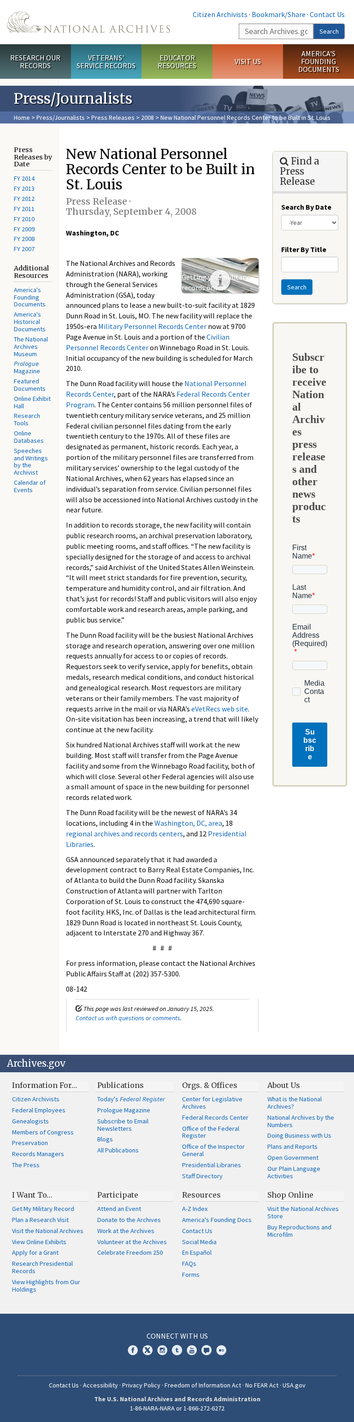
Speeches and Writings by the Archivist (31, 462)
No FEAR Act (261, 1385)
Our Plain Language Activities (293, 1172)
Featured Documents (30, 385)
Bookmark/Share (279, 14)
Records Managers (38, 1154)
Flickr (221, 1350)
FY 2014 (24, 178)
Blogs (105, 1139)
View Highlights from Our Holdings (46, 1285)
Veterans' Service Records (106, 61)
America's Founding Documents (318, 61)
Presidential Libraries (211, 1165)
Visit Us (248, 61)
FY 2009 (24, 229)
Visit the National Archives (47, 1231)
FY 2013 (24, 188)
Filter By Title (303, 249)
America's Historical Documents (30, 321)
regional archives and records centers (124, 833)
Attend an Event (119, 1209)
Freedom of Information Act (203, 1385)
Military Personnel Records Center (152, 326)
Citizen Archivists (220, 14)
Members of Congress (43, 1132)
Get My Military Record (43, 1209)
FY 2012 (24, 198)
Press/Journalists (60, 117)
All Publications (118, 1150)
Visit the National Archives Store (303, 1212)
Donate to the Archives (129, 1220)
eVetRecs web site (219, 708)
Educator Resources (177, 61)
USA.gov (294, 1385)
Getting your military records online (215, 282)
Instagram (162, 1350)
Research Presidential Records (42, 1267)
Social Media (199, 1242)
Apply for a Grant (35, 1252)
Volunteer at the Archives (132, 1242)
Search (329, 31)
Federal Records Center (215, 1117)
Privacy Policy (141, 1385)
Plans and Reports (292, 1146)
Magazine (27, 367)
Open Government (293, 1157)
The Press (26, 1165)
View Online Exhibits (39, 1242)
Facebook (132, 1350)
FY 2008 (24, 239)
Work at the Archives (125, 1231)
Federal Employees (38, 1110)
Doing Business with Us (299, 1135)
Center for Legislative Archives (212, 1103)
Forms (191, 1274)
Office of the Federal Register (210, 1132)
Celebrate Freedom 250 (130, 1252)
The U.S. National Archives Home (88, 22)
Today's (131, 1099)
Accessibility (100, 1385)
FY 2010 (24, 219)
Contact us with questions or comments (128, 1018)
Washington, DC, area (188, 823)
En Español (197, 1252)
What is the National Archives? (294, 1103)
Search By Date (306, 207)
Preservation (30, 1143)
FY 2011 (24, 209)
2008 (147, 117)
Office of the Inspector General (213, 1150)
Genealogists (30, 1121)
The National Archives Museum (31, 346)
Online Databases (29, 437)
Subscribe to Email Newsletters (122, 1125)
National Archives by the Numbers (300, 1121)
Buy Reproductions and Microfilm (299, 1231)
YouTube (191, 1350)
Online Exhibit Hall (32, 402)
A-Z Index (194, 1209)
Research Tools (27, 419)
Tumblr (177, 1350)
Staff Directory (202, 1176)
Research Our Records (35, 61)
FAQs (189, 1263)
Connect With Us (177, 1335)
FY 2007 (24, 249)
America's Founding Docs (217, 1220)
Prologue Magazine (123, 1110)
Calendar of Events (30, 486)
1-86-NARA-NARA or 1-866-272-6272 (177, 1408)
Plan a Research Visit (40, 1220)
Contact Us (327, 14)
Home (22, 117)
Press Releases (113, 117)
